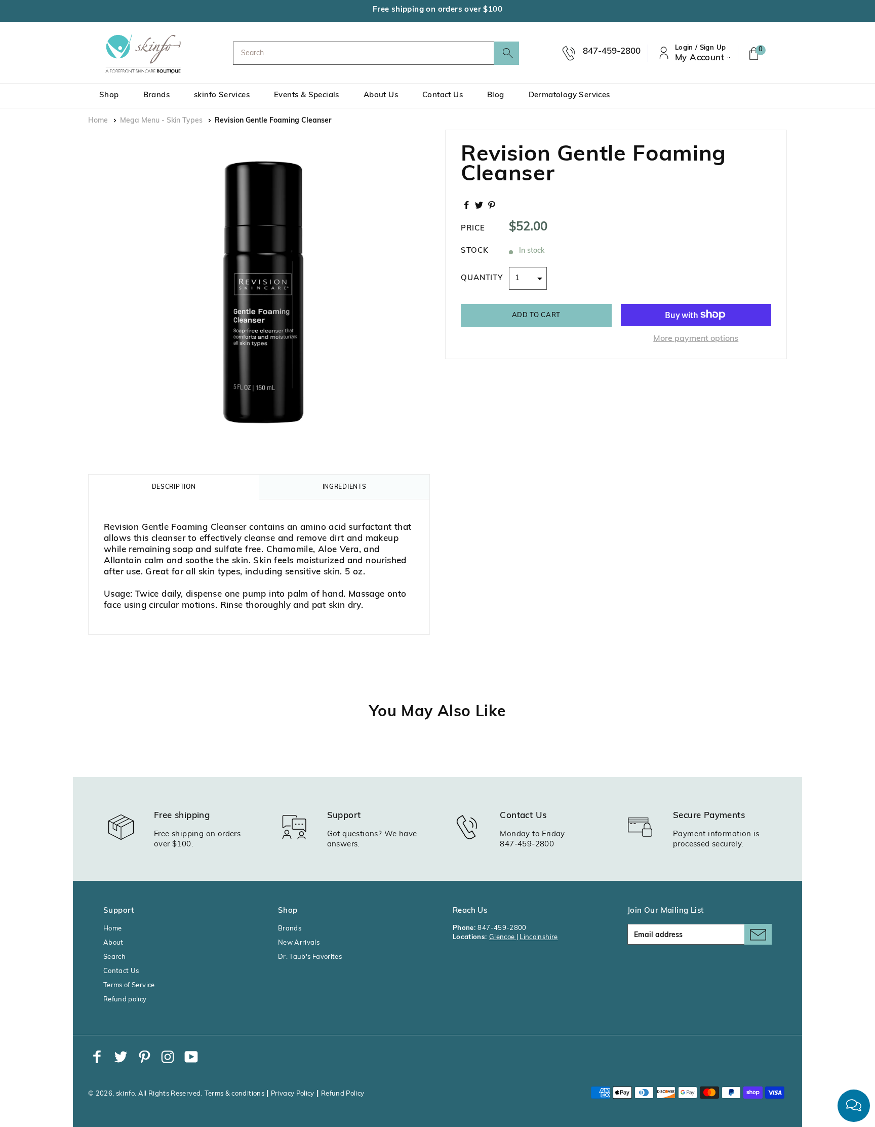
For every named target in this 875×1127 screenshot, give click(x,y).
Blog (495, 95)
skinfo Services (222, 95)
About (113, 943)
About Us (381, 95)
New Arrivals (299, 943)
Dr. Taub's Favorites (310, 957)
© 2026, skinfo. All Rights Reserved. (145, 1094)
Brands (156, 95)
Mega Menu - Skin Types (161, 121)
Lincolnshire (539, 937)
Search (114, 957)
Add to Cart (536, 315)
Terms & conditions (234, 1094)
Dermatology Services (569, 95)
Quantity (482, 278)
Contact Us (442, 95)
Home (98, 121)
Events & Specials (306, 95)
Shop (109, 95)
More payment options (695, 338)
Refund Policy (343, 1094)
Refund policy (125, 999)
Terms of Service (129, 985)
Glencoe (502, 937)
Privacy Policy (292, 1094)
